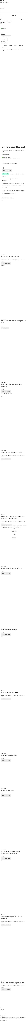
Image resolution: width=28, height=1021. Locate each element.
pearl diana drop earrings (9, 629)
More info (5, 1020)
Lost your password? (23, 19)
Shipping (3, 997)
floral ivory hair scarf (7, 790)
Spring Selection (7, 49)
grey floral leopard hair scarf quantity (9, 163)
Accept (1, 1020)
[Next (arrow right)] (4, 1014)
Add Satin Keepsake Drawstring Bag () (11, 158)
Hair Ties (13, 190)
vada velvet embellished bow (10, 256)
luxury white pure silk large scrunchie (12, 983)
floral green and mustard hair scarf (11, 568)
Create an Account (11, 21)
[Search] (1, 31)
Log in (14, 15)
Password (2, 8)
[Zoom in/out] (10, 1012)
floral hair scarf (19, 192)
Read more (5, 327)
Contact (21, 45)
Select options (6, 525)
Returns (2, 1000)
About (10, 45)
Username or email (4, 2)
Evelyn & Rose (7, 1004)
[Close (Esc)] (1, 1012)
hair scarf (7, 193)
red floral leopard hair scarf (9, 692)
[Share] (4, 1012)
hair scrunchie (12, 193)
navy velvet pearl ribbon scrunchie (11, 452)
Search (4, 39)
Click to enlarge (5, 144)
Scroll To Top (2, 1015)
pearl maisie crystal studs (9, 755)
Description (4, 180)
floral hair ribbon (11, 192)
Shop (16, 45)
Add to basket (7, 170)
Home (5, 45)
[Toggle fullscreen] (7, 1012)
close (6, 0)
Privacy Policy (4, 1002)
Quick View (3, 254)
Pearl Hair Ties (19, 190)
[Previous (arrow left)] (1, 1014)
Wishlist (3, 41)
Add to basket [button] (6, 263)
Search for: (3, 34)
